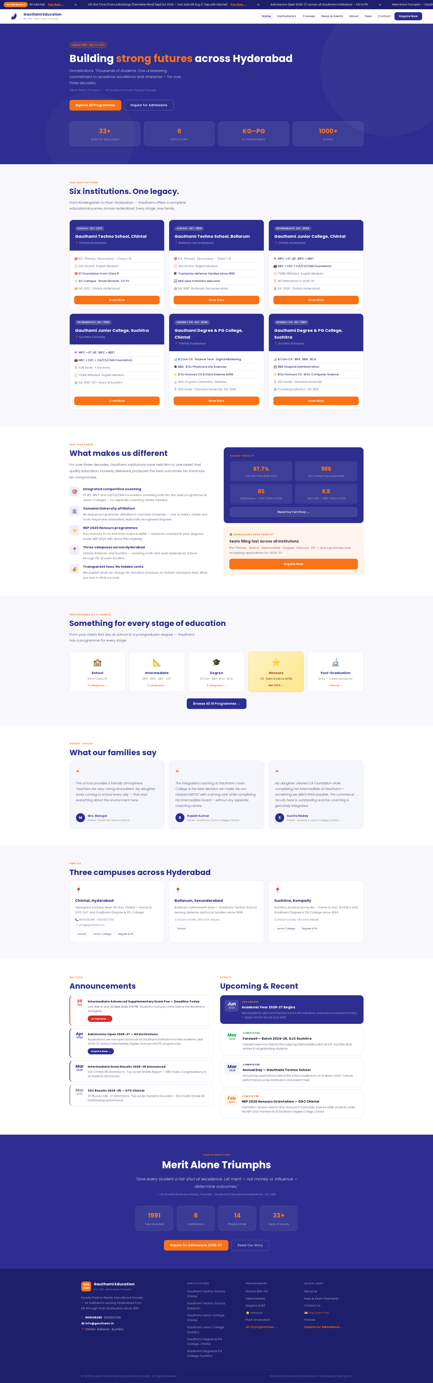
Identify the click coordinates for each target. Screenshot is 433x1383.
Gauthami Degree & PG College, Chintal (204, 1341)
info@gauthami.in (91, 925)
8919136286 (87, 919)
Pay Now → (181, 4)
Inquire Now (408, 16)
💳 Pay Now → (100, 1019)
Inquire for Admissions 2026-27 (196, 1245)
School (82, 934)
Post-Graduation (258, 1320)
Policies (309, 1320)
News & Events (332, 16)
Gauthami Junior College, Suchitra (206, 1329)
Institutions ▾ (286, 16)
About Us (310, 1291)
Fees (368, 16)
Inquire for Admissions (149, 105)
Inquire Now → (101, 1051)
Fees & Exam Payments (321, 1298)
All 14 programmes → (261, 1327)
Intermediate (255, 1298)
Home (266, 16)
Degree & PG (126, 934)
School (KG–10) (257, 1291)
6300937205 (105, 919)
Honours (254, 1313)
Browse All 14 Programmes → (216, 703)
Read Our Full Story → (294, 512)
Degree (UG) (255, 1305)
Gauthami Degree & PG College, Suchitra (204, 1353)
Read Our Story (250, 1245)
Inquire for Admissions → (323, 1327)
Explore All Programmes (95, 105)
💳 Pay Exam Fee (316, 1313)
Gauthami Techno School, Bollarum (206, 1305)
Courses (309, 16)
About (354, 16)
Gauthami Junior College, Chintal (206, 1317)
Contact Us (312, 1305)
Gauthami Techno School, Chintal (206, 1293)
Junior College (102, 934)
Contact (384, 16)
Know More (117, 300)
